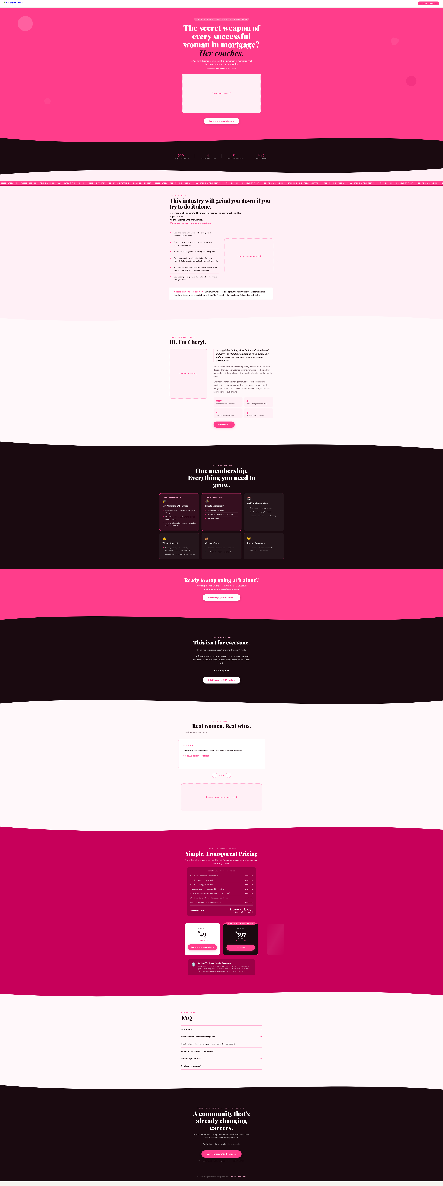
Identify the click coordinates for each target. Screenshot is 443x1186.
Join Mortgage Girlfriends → (222, 121)
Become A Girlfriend (429, 4)
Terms (244, 1177)
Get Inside (240, 947)
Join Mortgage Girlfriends (202, 947)
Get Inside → (224, 424)
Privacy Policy (236, 1177)
